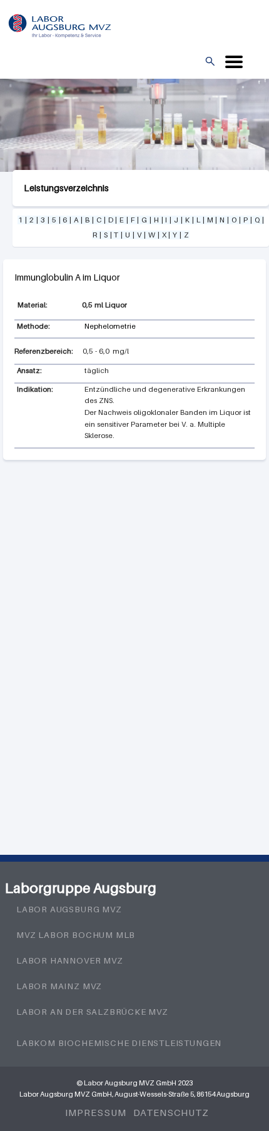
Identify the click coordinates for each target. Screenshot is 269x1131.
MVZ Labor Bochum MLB (75, 935)
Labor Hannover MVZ (69, 960)
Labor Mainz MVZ (59, 986)
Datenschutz (171, 1112)
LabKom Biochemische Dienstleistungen (118, 1043)
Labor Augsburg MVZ (69, 909)
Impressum (95, 1112)
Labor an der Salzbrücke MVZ (92, 1012)
